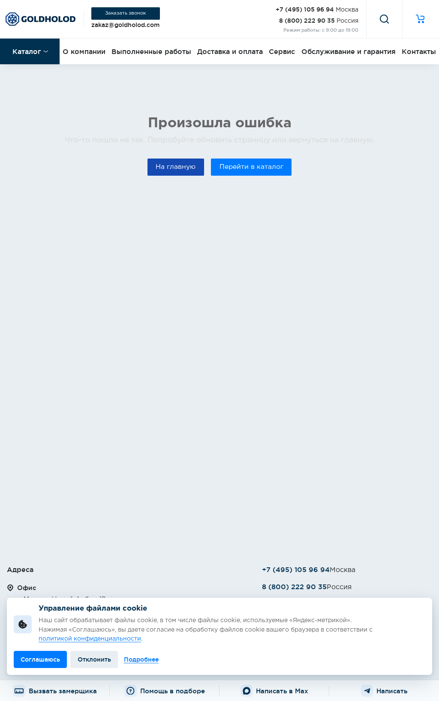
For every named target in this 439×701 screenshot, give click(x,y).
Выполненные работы (151, 51)
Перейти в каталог (251, 167)
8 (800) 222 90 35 (307, 20)
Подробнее (141, 659)
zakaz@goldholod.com (125, 24)
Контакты (419, 51)
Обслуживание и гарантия (348, 51)
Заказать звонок (125, 13)
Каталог (26, 51)
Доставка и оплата (230, 51)
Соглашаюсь (40, 659)
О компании (84, 51)
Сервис (282, 51)
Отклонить (94, 659)
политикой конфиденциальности (90, 638)
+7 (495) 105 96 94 (305, 9)
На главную (175, 167)
